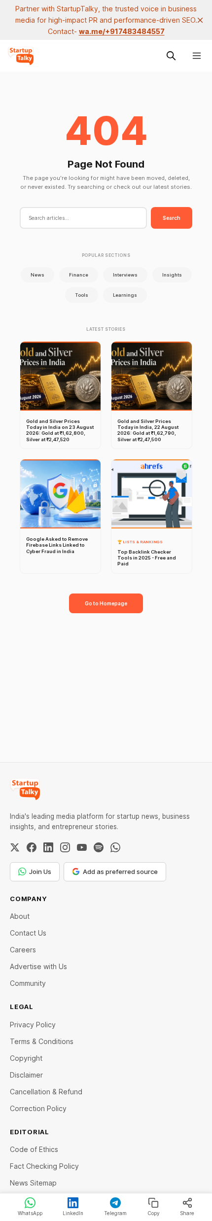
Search (171, 218)
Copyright (26, 1058)
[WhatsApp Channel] (115, 847)
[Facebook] (31, 847)
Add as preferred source (120, 871)
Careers (23, 949)
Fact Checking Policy (44, 1166)
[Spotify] (99, 847)
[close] (200, 20)
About (20, 916)
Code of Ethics (34, 1149)
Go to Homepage (106, 603)
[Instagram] (65, 847)
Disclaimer (26, 1075)
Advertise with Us (38, 966)
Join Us (40, 871)
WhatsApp (30, 1213)
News (37, 275)
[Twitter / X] (15, 847)
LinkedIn (73, 1213)
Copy (153, 1213)
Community (28, 983)
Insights (172, 275)
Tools (81, 295)
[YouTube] (82, 847)
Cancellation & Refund (46, 1091)
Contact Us (28, 933)
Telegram (115, 1213)
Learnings (125, 295)
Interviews (125, 275)
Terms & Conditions (41, 1041)
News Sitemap (33, 1183)
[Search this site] (171, 56)
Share (187, 1213)
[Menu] (197, 56)
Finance (78, 275)
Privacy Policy (33, 1024)
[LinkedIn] (48, 847)
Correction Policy (38, 1108)
